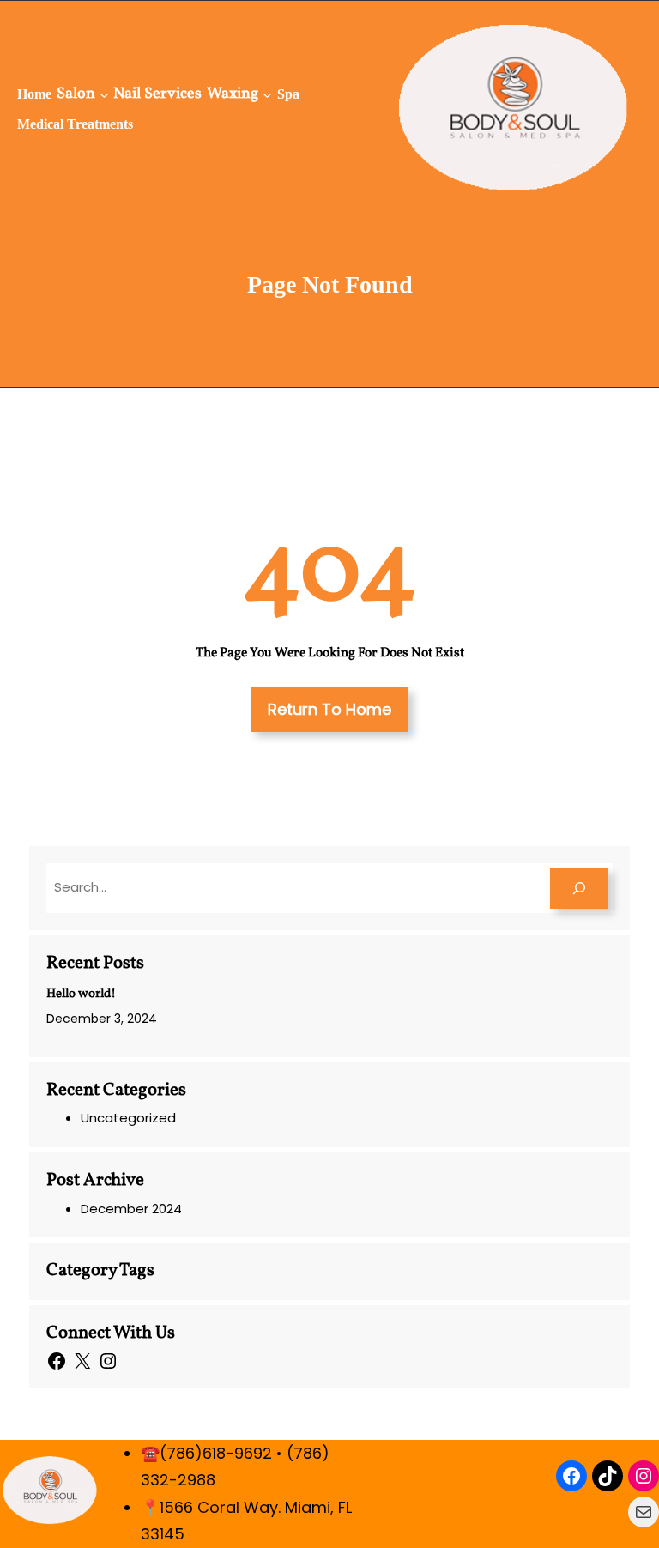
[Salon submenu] (104, 94)
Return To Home (329, 709)
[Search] (579, 888)
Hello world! (81, 994)
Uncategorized (128, 1118)
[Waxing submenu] (267, 94)
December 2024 (131, 1209)
